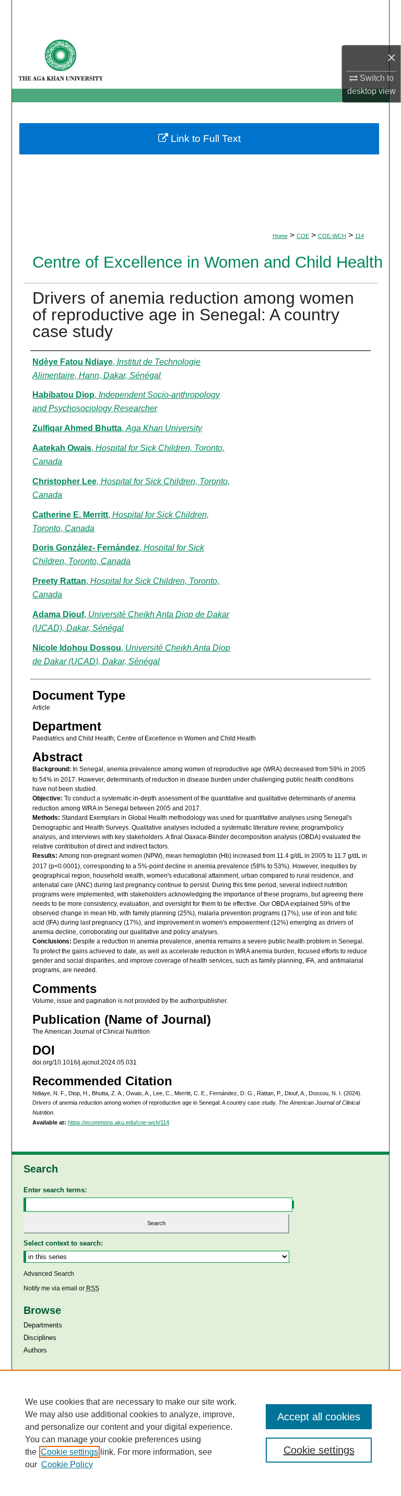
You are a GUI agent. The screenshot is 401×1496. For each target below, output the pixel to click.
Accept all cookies (318, 1416)
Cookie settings (69, 1451)
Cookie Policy (67, 1464)
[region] (200, 1433)
